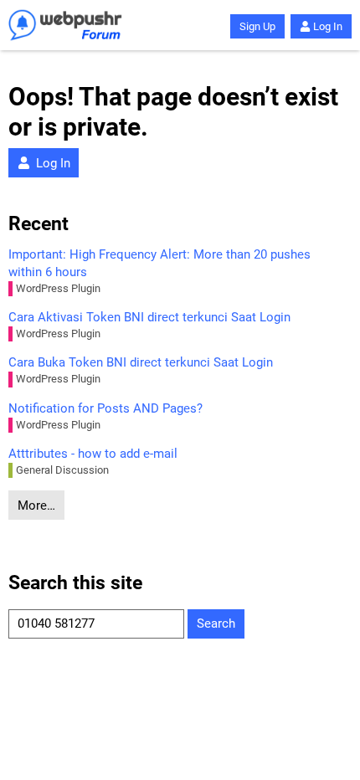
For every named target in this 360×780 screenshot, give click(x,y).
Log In (327, 26)
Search (216, 623)
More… (36, 505)
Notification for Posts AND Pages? (105, 408)
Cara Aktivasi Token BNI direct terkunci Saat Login (149, 317)
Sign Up (257, 26)
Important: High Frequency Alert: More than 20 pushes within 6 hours (159, 263)
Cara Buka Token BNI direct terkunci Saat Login (140, 362)
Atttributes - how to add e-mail (92, 453)
